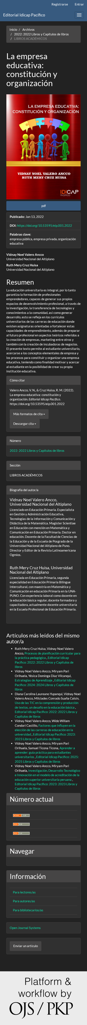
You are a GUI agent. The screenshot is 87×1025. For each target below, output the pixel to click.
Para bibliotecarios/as (28, 910)
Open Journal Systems (25, 928)
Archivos (28, 29)
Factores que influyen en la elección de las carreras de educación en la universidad (45, 730)
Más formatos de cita (28, 414)
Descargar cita (23, 423)
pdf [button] (43, 206)
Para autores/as (24, 901)
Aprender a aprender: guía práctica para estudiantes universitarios (45, 752)
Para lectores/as (24, 892)
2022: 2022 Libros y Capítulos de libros (41, 34)
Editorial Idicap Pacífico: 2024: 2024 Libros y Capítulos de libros (45, 684)
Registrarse (60, 4)
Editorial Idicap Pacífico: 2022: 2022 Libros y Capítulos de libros (44, 662)
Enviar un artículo (25, 946)
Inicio (13, 29)
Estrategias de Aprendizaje (34, 680)
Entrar (79, 4)
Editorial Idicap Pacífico (24, 14)
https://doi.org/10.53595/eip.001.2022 (44, 225)
